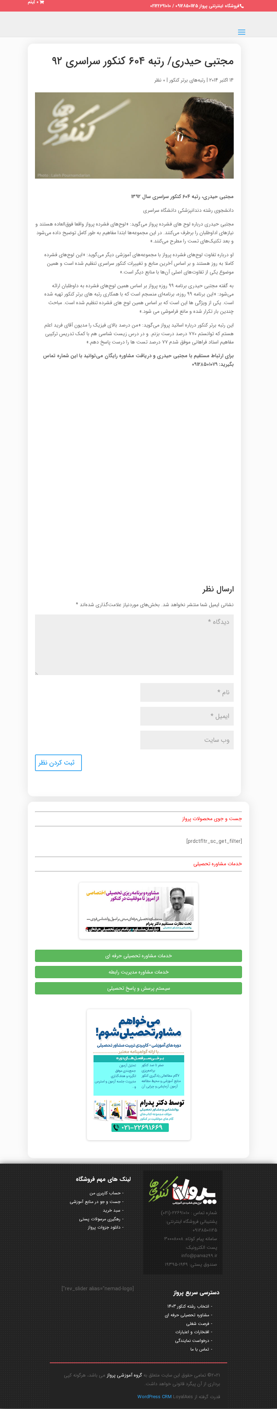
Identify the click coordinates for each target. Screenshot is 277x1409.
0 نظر (159, 80)
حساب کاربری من (105, 1193)
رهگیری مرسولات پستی (99, 1219)
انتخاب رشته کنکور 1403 (188, 1306)
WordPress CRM (155, 1397)
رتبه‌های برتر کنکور (187, 80)
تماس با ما (199, 1349)
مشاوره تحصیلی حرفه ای (187, 1315)
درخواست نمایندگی (192, 1340)
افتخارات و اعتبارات (192, 1332)
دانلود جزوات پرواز (104, 1227)
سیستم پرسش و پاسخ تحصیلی (138, 988)
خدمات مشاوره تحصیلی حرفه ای (138, 956)
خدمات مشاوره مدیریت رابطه (139, 972)
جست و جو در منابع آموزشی (95, 1201)
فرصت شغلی (197, 1323)
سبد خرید (111, 1210)
